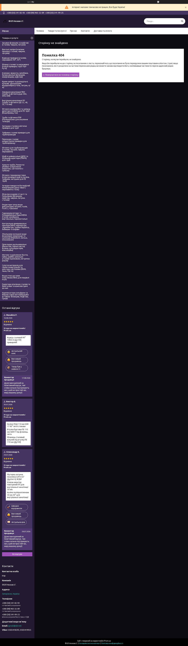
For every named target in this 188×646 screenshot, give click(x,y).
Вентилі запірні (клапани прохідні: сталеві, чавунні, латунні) (13, 51)
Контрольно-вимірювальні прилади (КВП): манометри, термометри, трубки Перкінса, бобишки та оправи (15, 226)
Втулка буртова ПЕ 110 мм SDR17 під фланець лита (17, 431)
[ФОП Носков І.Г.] (5, 21)
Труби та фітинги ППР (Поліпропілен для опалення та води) (15, 119)
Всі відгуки (17, 554)
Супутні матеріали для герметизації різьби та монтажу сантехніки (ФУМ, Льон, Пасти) (14, 268)
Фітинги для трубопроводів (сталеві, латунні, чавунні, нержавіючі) (15, 150)
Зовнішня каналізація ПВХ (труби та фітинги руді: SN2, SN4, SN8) (14, 94)
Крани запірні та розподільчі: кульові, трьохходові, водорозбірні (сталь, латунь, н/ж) (16, 84)
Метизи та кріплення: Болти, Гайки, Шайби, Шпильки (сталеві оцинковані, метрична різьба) (16, 258)
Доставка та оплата (103, 31)
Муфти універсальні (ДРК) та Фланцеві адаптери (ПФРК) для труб (15, 158)
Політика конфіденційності (112, 643)
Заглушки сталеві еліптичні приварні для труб (14, 127)
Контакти (85, 31)
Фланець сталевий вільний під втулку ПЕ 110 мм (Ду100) (17, 439)
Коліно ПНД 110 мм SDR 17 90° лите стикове (17, 425)
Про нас (73, 31)
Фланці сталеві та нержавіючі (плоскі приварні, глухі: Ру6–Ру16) (15, 66)
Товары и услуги (10, 38)
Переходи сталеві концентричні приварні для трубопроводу (14, 141)
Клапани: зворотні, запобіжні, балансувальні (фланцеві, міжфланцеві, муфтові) (15, 75)
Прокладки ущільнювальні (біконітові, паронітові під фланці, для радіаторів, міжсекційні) (14, 247)
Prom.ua (107, 641)
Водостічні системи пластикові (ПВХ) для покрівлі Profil (15, 278)
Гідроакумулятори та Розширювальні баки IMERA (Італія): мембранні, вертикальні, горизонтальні (14, 216)
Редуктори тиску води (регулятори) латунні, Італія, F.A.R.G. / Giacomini (14, 207)
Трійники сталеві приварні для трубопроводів (16, 134)
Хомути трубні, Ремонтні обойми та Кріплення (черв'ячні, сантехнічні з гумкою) (13, 168)
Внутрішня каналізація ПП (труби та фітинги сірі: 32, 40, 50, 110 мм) (15, 102)
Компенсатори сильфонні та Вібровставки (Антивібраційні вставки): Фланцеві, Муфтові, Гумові (15, 296)
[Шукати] (182, 21)
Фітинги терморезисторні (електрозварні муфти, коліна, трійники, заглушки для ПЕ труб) (15, 178)
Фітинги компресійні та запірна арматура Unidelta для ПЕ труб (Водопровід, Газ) (16, 111)
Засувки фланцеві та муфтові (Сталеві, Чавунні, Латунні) (15, 44)
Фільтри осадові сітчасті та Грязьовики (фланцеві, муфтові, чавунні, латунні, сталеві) (14, 197)
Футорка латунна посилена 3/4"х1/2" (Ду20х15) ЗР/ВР (15, 476)
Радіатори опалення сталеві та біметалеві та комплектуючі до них (16, 286)
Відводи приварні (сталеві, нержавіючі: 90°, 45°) (14, 59)
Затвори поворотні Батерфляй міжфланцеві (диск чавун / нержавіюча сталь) (16, 188)
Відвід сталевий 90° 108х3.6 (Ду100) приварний (16, 339)
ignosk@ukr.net (14, 626)
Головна (40, 31)
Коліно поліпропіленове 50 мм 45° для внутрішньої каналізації (18, 494)
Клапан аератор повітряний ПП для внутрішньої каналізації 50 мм (17, 486)
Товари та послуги (56, 31)
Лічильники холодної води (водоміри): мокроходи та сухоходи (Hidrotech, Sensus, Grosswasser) (15, 237)
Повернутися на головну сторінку (61, 75)
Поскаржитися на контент (89, 643)
